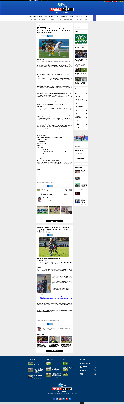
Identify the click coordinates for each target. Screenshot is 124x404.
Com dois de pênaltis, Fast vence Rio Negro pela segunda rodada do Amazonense (39, 376)
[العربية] (105, 1)
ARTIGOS (82, 16)
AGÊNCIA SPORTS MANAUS (37, 16)
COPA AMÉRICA (79, 19)
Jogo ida (50, 320)
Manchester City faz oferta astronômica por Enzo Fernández (81, 61)
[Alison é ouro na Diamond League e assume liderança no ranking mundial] (77, 178)
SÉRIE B (39, 19)
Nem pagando (71, 367)
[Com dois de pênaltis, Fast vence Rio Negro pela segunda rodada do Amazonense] (30, 376)
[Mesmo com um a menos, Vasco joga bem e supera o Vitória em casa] (78, 79)
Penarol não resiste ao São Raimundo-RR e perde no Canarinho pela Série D (55, 368)
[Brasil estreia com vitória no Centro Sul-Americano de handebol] (77, 171)
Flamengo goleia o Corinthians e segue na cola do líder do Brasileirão (55, 362)
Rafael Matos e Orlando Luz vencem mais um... (84, 83)
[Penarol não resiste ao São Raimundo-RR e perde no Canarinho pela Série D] (48, 369)
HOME (30, 16)
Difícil (42, 320)
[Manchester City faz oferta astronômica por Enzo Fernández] (81, 54)
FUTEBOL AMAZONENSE (49, 16)
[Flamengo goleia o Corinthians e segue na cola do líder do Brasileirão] (48, 363)
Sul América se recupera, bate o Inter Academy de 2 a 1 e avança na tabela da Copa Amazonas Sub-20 (66, 346)
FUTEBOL (56, 16)
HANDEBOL (77, 124)
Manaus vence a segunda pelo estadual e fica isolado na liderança (42, 216)
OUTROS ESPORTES (64, 16)
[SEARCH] (86, 27)
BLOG (87, 16)
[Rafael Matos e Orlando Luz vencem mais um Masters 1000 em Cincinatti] (84, 79)
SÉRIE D (47, 19)
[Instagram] (60, 399)
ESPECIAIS (77, 16)
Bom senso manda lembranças (73, 373)
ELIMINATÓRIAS (73, 19)
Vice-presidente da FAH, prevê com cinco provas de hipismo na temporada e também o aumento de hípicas (84, 186)
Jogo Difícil (70, 362)
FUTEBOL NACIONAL (78, 106)
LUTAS (77, 126)
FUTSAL (77, 123)
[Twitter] (57, 399)
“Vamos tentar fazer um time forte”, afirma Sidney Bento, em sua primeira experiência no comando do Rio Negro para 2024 (55, 296)
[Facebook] (54, 399)
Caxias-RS (38, 320)
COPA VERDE (60, 19)
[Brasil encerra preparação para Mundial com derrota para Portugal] (77, 193)
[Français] (112, 1)
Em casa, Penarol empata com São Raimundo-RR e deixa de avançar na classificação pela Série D (56, 375)
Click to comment (54, 221)
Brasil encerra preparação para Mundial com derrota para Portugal (83, 194)
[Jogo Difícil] (65, 363)
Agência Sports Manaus (78, 90)
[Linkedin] (63, 399)
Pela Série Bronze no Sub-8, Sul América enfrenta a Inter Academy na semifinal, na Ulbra (54, 216)
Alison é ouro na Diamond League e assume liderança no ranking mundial (84, 178)
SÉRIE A (35, 19)
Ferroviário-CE (46, 320)
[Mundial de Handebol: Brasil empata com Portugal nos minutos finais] (77, 201)
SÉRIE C (43, 19)
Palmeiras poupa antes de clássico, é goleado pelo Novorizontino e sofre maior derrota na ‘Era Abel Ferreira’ (41, 346)
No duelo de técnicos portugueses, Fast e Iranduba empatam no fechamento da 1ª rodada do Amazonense (38, 363)
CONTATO (30, 19)
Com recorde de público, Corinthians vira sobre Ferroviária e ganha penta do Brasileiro (62, 192)
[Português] (119, 1)
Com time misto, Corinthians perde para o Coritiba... (84, 74)
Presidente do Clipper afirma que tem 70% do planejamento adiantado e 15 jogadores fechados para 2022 (54, 346)
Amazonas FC (39, 182)
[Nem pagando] (65, 369)
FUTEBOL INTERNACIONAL (79, 99)
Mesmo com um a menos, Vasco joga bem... (77, 83)
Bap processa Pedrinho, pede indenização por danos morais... (77, 75)
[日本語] (117, 1)
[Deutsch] (115, 1)
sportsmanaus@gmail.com (64, 395)
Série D (58, 320)
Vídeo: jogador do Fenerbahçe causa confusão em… (48, 0)
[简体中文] (107, 1)
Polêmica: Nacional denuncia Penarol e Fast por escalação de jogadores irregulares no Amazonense (38, 370)
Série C (52, 182)
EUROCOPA (86, 19)
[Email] (70, 399)
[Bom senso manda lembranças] (65, 374)
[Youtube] (67, 399)
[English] (110, 1)
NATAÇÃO (77, 127)
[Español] (122, 1)
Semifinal (54, 320)
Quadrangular (48, 182)
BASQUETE (77, 120)
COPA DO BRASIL (53, 19)
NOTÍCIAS (71, 16)
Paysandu (43, 182)
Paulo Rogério (45, 197)
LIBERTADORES (66, 19)
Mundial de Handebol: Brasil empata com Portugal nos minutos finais (83, 201)
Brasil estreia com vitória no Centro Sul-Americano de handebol (83, 172)
